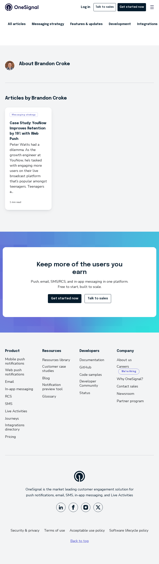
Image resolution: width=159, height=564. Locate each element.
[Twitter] (98, 507)
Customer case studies (54, 368)
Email (9, 381)
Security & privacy (25, 530)
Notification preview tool (52, 387)
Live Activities (16, 411)
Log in (85, 7)
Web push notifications (14, 372)
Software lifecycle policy (128, 530)
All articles (17, 24)
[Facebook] (73, 507)
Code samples (91, 375)
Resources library (56, 360)
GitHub (85, 367)
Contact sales (127, 386)
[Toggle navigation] (152, 7)
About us (124, 360)
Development (120, 24)
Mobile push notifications (15, 361)
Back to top (79, 541)
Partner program (130, 401)
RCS (8, 396)
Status (85, 393)
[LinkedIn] (61, 507)
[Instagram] (85, 507)
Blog (46, 378)
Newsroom (125, 394)
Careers (123, 366)
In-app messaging (19, 389)
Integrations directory (14, 427)
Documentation (92, 360)
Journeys (12, 418)
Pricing (10, 437)
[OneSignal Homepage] (21, 7)
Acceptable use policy (87, 530)
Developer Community (89, 383)
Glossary (49, 396)
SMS (8, 404)
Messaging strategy (48, 24)
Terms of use (54, 530)
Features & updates (86, 24)
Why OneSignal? (130, 379)
